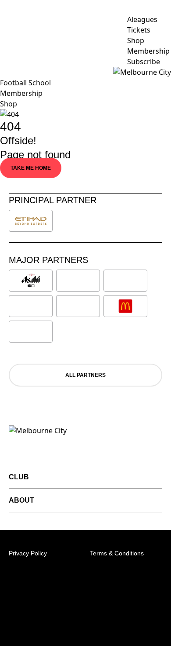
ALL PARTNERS (85, 375)
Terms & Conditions (117, 553)
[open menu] (6, 72)
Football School (25, 83)
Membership (21, 93)
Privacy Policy (28, 553)
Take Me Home (31, 168)
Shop (8, 104)
